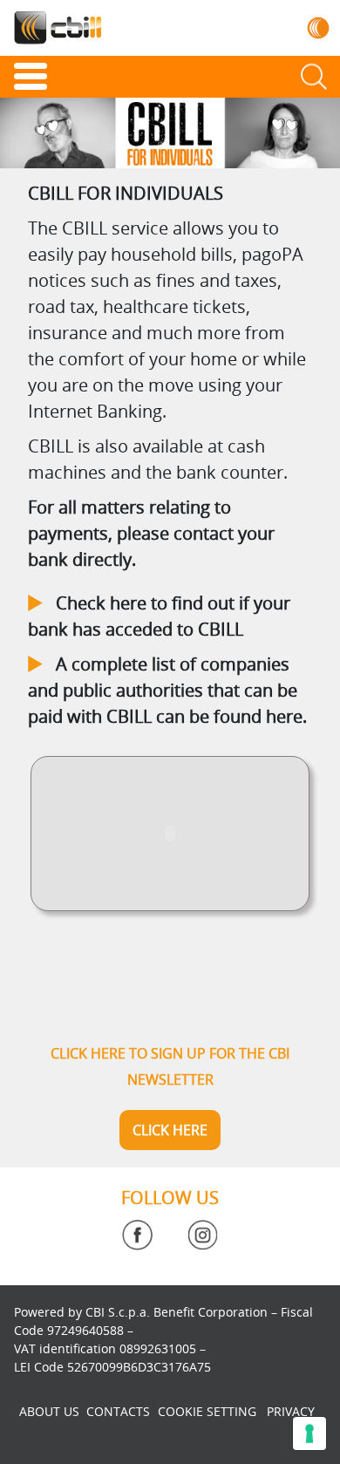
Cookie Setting (207, 1411)
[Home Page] (57, 27)
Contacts (118, 1411)
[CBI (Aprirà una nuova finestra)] (319, 27)
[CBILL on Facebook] (137, 1235)
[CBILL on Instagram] (202, 1235)
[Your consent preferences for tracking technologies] (309, 1433)
